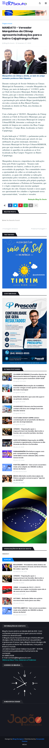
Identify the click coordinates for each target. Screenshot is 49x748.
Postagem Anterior (10, 229)
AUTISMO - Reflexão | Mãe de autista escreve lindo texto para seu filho (27, 599)
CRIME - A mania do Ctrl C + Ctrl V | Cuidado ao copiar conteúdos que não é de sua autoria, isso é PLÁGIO (29, 589)
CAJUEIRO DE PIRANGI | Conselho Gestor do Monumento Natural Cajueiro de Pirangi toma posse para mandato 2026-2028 (30, 376)
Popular (7, 560)
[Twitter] (15, 205)
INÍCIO (24, 744)
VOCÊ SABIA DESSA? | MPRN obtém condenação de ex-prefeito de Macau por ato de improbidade (28, 420)
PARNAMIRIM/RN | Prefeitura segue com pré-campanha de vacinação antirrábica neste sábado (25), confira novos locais (28, 454)
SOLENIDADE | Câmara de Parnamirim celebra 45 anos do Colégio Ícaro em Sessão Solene (28, 408)
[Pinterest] (20, 205)
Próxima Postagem (38, 229)
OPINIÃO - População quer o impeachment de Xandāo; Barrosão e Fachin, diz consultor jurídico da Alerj (28, 431)
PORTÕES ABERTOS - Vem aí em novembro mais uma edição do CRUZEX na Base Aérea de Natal (29, 467)
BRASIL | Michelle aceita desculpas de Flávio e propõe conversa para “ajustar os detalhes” (29, 478)
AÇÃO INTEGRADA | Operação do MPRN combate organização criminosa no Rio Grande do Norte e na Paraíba (29, 442)
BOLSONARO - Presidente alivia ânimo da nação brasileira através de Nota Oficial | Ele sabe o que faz (30, 567)
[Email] (30, 205)
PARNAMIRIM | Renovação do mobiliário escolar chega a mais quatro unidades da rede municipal (29, 388)
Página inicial (7, 23)
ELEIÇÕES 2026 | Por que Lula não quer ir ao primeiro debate (28, 398)
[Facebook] (10, 205)
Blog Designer (18, 739)
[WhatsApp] (25, 205)
